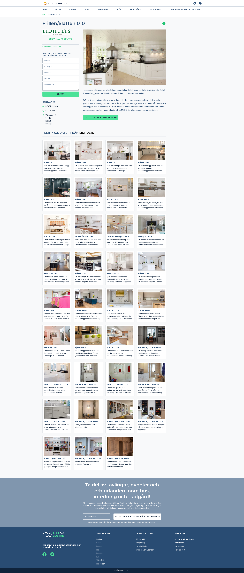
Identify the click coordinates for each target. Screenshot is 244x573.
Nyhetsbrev (179, 546)
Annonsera (179, 543)
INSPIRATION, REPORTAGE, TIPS (186, 9)
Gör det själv (141, 539)
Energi (73, 9)
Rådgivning (140, 543)
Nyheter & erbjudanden (145, 550)
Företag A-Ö (180, 550)
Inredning (103, 9)
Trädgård (135, 9)
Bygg (58, 9)
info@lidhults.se (51, 106)
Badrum (99, 539)
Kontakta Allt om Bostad (184, 539)
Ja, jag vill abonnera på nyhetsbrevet (137, 516)
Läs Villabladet (141, 546)
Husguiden (155, 9)
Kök (119, 9)
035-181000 (50, 111)
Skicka (60, 94)
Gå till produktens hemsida (100, 117)
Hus (87, 9)
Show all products (60, 39)
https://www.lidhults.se (51, 47)
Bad (44, 9)
